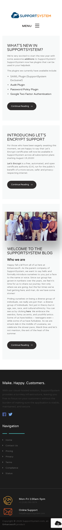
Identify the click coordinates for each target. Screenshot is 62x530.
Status (9, 473)
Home (9, 440)
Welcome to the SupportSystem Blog (30, 251)
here (28, 311)
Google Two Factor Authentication (30, 94)
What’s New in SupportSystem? (25, 47)
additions (29, 59)
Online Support (28, 510)
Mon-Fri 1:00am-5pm (32, 499)
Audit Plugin (17, 84)
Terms (9, 462)
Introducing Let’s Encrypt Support (26, 137)
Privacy (9, 456)
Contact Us (12, 445)
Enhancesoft (9, 524)
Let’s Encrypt (14, 163)
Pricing (9, 451)
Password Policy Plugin (24, 89)
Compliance (12, 467)
